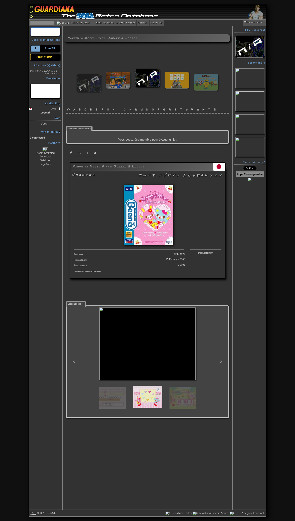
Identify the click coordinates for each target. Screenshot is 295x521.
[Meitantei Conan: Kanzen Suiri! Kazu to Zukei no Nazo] (118, 73)
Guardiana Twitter (181, 513)
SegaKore (45, 164)
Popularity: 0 (205, 252)
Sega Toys (179, 253)
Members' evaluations (79, 128)
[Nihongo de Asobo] (176, 73)
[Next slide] (220, 361)
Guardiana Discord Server (213, 513)
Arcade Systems (125, 22)
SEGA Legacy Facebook (249, 513)
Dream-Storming (45, 152)
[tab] (79, 128)
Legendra (45, 156)
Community (157, 22)
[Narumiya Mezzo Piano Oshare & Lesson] (147, 70)
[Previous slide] (74, 361)
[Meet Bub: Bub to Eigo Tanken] (89, 75)
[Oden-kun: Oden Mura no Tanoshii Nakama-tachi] (206, 75)
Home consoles (103, 22)
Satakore (45, 160)
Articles (143, 22)
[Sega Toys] (45, 91)
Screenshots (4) (76, 304)
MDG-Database (80, 22)
